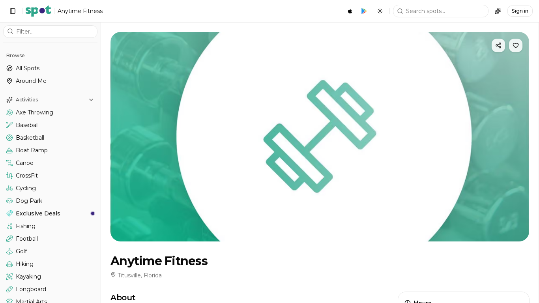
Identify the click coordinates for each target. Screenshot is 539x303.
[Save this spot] (516, 45)
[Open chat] (498, 11)
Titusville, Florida (140, 275)
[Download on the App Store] (350, 11)
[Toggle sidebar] (12, 11)
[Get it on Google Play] (364, 11)
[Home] (38, 11)
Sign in (520, 11)
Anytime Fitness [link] (80, 11)
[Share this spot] (498, 45)
